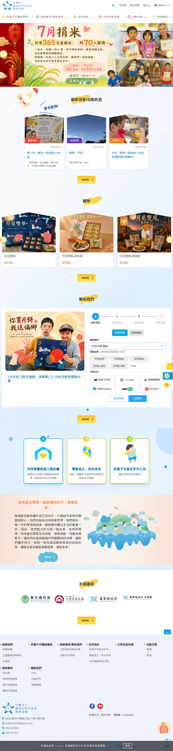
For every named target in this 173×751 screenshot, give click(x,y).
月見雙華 (10, 256)
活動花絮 (137, 17)
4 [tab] (92, 83)
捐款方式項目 (67, 655)
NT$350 (119, 358)
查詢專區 (162, 17)
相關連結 (36, 684)
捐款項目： (95, 340)
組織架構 (7, 649)
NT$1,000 (99, 365)
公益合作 (36, 679)
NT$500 (139, 358)
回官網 (123, 5)
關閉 (127, 746)
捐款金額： (95, 352)
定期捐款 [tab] (136, 332)
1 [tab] (80, 83)
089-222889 (12, 728)
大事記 (6, 661)
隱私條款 (106, 715)
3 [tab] (88, 83)
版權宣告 (94, 715)
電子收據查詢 (10, 684)
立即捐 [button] (138, 398)
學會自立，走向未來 (100, 655)
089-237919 (12, 732)
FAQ (33, 673)
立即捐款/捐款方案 (70, 649)
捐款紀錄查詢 (10, 679)
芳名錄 (6, 673)
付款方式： (95, 372)
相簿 (149, 649)
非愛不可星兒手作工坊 (101, 649)
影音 (149, 655)
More (85, 179)
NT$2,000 (119, 365)
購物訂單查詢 (10, 690)
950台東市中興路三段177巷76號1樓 (25, 718)
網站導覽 (135, 5)
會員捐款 (118, 398)
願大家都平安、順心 (79, 163)
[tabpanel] (86, 54)
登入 (148, 5)
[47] (127, 389)
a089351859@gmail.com (19, 723)
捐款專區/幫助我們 (52, 17)
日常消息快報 (111, 17)
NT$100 (99, 358)
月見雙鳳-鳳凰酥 (130, 256)
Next (169, 54)
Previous (3, 54)
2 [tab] (84, 83)
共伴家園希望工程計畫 (101, 661)
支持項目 (83, 17)
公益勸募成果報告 (12, 655)
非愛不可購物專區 (17, 17)
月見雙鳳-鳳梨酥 (72, 256)
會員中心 (162, 5)
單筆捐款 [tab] (119, 332)
